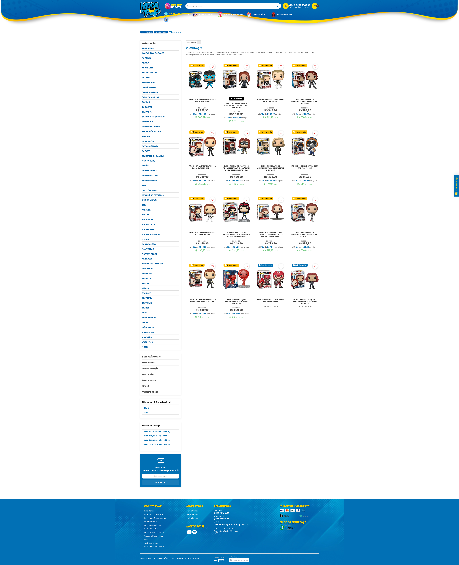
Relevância (191, 42)
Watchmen (147, 337)
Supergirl (147, 298)
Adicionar (202, 118)
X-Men (145, 347)
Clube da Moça (151, 543)
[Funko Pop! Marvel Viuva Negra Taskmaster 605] (305, 162)
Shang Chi (147, 278)
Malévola (147, 209)
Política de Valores (152, 525)
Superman (147, 302)
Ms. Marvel (147, 219)
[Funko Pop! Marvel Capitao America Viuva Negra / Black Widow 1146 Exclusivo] (271, 229)
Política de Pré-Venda (154, 546)
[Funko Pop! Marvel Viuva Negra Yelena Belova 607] (271, 96)
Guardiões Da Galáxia (153, 155)
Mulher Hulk (148, 229)
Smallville (147, 288)
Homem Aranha (149, 170)
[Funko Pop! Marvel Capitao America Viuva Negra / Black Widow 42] (236, 96)
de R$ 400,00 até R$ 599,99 (156, 436)
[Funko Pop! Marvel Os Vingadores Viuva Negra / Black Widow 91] (305, 96)
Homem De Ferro (150, 175)
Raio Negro (147, 268)
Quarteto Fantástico (153, 263)
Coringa (146, 102)
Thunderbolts (149, 317)
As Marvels (147, 67)
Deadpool (147, 111)
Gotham (146, 151)
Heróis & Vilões (160, 32)
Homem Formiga (150, 180)
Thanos (145, 307)
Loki (144, 204)
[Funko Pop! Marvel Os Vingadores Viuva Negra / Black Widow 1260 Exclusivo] (236, 229)
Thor (144, 312)
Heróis (145, 165)
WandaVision (148, 332)
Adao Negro (148, 48)
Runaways (147, 273)
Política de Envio (151, 528)
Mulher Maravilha (151, 234)
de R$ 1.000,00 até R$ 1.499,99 (157, 444)
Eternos (146, 136)
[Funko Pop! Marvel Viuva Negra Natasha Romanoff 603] (202, 162)
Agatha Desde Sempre (153, 53)
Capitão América (150, 92)
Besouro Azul (149, 82)
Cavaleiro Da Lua (150, 97)
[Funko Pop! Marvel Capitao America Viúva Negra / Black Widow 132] (305, 295)
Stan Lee (146, 293)
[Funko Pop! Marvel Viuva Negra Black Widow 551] (202, 96)
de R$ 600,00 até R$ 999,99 (156, 440)
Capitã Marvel (149, 87)
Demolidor (147, 121)
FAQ (146, 539)
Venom (145, 322)
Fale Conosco (150, 511)
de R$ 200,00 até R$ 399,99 (156, 431)
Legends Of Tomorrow (153, 195)
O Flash (146, 239)
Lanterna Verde (150, 190)
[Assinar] (160, 482)
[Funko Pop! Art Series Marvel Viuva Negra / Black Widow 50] (236, 295)
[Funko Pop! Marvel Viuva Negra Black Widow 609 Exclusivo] (202, 295)
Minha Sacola (192, 518)
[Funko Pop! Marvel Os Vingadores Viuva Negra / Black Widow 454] (305, 229)
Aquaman (146, 58)
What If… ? (147, 342)
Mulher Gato (148, 224)
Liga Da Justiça (149, 200)
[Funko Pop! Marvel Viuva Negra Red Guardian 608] (271, 295)
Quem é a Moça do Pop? (155, 514)
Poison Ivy (147, 258)
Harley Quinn (148, 160)
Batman (146, 77)
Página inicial (147, 32)
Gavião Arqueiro (150, 146)
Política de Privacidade (154, 532)
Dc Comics (147, 106)
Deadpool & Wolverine (153, 116)
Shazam (145, 283)
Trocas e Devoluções (153, 536)
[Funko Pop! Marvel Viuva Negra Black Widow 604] (202, 229)
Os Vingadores (149, 244)
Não (146, 408)
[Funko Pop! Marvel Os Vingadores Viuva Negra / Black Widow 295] (271, 162)
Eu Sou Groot (149, 141)
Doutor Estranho (151, 126)
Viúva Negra (148, 327)
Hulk (144, 185)
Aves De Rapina (149, 72)
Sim (146, 412)
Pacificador (148, 249)
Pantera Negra (149, 253)
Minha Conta (192, 511)
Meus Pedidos (193, 514)
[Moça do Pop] (150, 10)
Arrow (145, 62)
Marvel (145, 214)
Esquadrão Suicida (151, 131)
